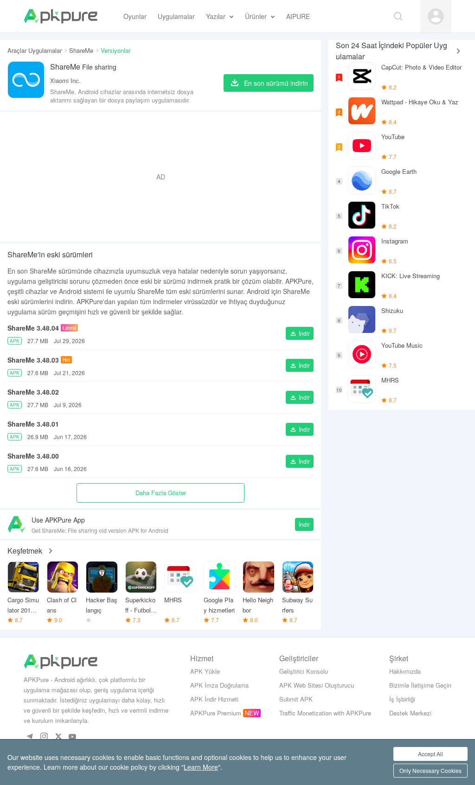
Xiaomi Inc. (65, 80)
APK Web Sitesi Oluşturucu (316, 685)
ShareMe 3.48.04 (33, 327)
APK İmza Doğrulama (219, 685)
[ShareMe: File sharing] (26, 82)
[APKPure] (60, 16)
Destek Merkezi (410, 712)
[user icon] (436, 16)
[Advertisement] (160, 177)
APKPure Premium (215, 712)
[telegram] (29, 737)
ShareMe (81, 50)
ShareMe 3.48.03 (33, 359)
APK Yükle (205, 671)
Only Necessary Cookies (430, 770)
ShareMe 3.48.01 (33, 423)
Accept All (430, 754)
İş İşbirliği (402, 699)
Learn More (201, 767)
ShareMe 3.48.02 (33, 391)
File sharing (83, 66)
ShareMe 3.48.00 (33, 455)
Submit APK (296, 699)
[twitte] (58, 737)
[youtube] (72, 737)
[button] (300, 333)
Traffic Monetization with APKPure (325, 712)
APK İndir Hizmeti (214, 699)
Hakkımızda (405, 671)
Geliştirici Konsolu (303, 671)
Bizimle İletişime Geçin (420, 685)
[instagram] (44, 737)
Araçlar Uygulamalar (34, 50)
